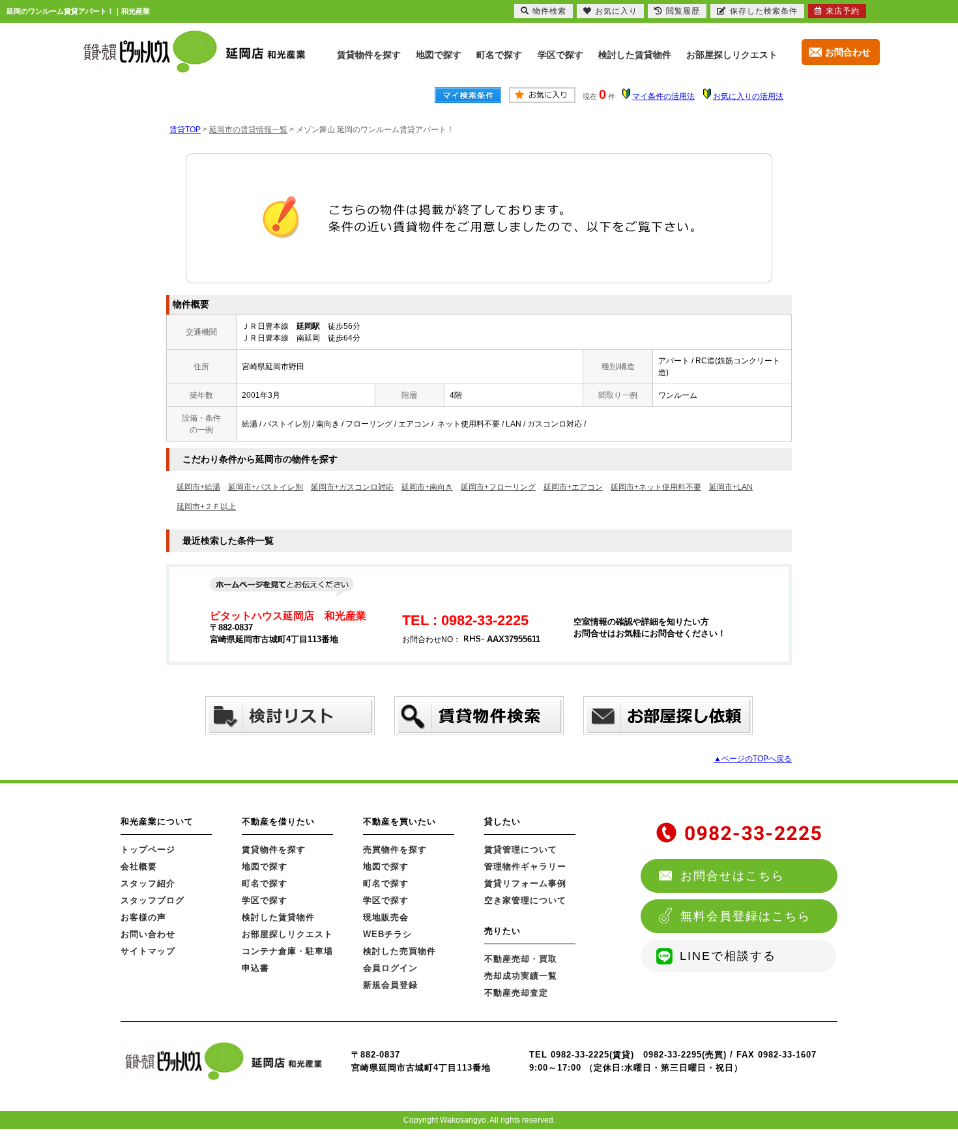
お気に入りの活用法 (748, 96)
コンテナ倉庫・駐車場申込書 (287, 959)
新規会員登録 (390, 985)
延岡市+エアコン (573, 487)
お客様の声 (143, 917)
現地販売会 (386, 917)
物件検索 (549, 11)
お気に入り (616, 11)
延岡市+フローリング (498, 487)
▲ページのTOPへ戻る (753, 758)
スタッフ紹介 (148, 883)
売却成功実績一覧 (520, 976)
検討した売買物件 (399, 951)
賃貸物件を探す (369, 54)
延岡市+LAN (731, 487)
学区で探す (560, 54)
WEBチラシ (387, 934)
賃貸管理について (520, 849)
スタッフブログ (152, 900)
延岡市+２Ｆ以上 (206, 506)
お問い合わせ (148, 934)
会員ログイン (390, 968)
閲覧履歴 (683, 11)
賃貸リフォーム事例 (525, 883)
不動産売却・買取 (520, 959)
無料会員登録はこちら (745, 916)
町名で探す (499, 54)
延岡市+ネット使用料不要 (656, 487)
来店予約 (843, 11)
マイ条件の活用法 (663, 96)
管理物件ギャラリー (525, 866)
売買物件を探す (395, 849)
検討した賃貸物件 (634, 54)
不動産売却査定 (516, 993)
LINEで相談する (728, 955)
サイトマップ (148, 951)
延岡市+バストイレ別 (265, 487)
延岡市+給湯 (198, 487)
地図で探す (438, 54)
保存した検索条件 (764, 11)
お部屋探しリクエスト (731, 54)
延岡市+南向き (427, 487)
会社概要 (139, 866)
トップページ (148, 849)
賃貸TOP (185, 129)
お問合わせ (848, 52)
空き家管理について (525, 900)
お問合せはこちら (732, 875)
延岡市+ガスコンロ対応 (352, 487)
